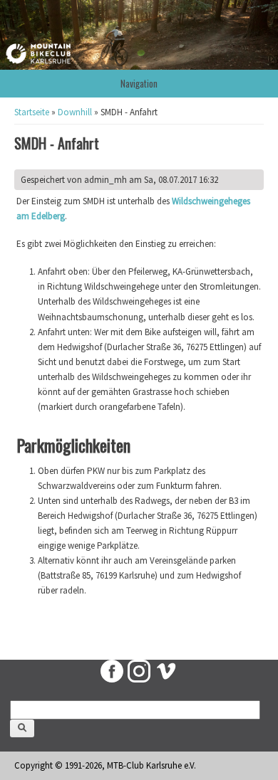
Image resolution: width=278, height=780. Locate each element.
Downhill (75, 112)
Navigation (139, 83)
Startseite (31, 112)
